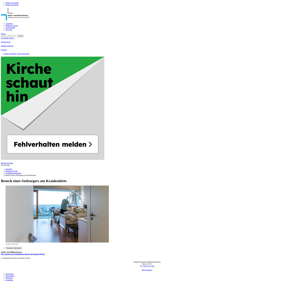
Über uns (9, 30)
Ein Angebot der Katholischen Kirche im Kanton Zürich (23, 254)
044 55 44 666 (148, 266)
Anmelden (9, 280)
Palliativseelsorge (7, 46)
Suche (3, 34)
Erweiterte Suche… (8, 38)
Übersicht (9, 278)
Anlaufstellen (10, 28)
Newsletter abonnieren (13, 248)
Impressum (9, 274)
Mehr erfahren (147, 270)
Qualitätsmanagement (13, 173)
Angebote (9, 24)
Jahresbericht (5, 42)
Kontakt (4, 50)
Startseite (9, 169)
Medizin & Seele (12, 26)
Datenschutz (10, 276)
